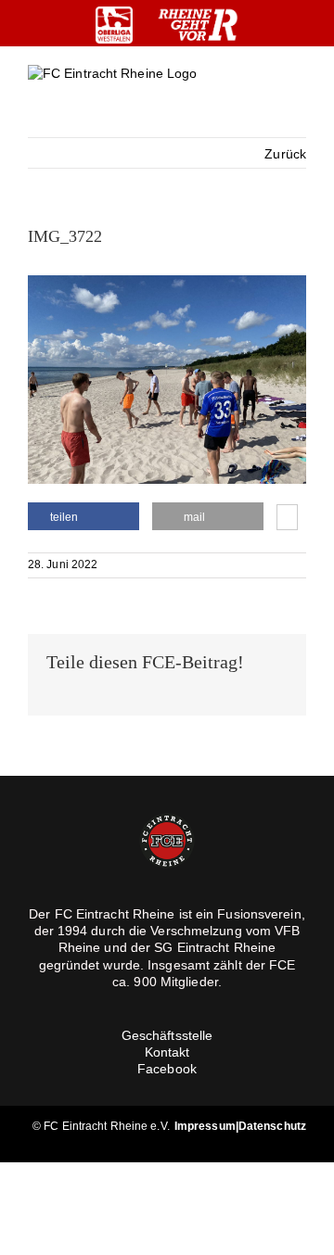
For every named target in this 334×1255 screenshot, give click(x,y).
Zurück (285, 153)
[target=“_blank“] (114, 25)
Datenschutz (272, 1126)
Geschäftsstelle (167, 1035)
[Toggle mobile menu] (298, 88)
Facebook (167, 1068)
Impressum (205, 1126)
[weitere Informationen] (287, 519)
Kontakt (167, 1052)
